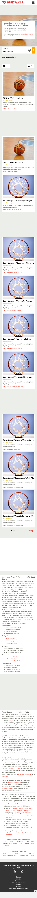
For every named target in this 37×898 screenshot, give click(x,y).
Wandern (16, 814)
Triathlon (22, 814)
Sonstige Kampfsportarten (10, 855)
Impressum (18, 884)
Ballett (19, 825)
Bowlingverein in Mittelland (13, 665)
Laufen (27, 843)
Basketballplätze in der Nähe (19, 747)
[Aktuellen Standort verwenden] (29, 50)
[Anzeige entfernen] (35, 891)
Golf (21, 827)
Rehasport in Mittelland (12, 642)
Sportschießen (30, 841)
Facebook (14, 872)
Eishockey (28, 808)
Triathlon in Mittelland (11, 631)
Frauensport (5, 776)
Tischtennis (21, 808)
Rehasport (9, 817)
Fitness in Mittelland (11, 640)
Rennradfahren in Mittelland (13, 627)
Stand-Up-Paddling (27, 832)
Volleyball (24, 34)
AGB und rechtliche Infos (18, 883)
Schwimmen (9, 834)
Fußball (12, 36)
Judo (14, 819)
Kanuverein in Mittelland (12, 657)
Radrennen (28, 812)
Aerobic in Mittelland (11, 643)
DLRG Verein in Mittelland (13, 660)
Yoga (19, 816)
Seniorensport (21, 774)
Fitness (33, 816)
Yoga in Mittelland (10, 638)
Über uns (18, 877)
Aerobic (14, 816)
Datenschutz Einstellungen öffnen (18, 888)
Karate (24, 819)
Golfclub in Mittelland (11, 667)
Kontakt (18, 886)
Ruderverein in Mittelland (12, 659)
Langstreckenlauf (19, 812)
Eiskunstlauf (25, 825)
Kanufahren (17, 831)
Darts (7, 829)
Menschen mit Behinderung (14, 782)
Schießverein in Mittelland (13, 669)
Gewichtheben (25, 816)
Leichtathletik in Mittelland (13, 629)
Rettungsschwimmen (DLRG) (13, 832)
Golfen (32, 843)
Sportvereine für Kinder (13, 768)
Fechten (19, 819)
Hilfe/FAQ (18, 879)
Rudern (23, 831)
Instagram (23, 872)
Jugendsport (28, 774)
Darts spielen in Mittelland (13, 671)
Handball (30, 34)
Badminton (7, 36)
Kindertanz (13, 825)
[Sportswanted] (14, 2)
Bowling (17, 827)
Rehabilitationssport (7, 788)
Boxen (29, 819)
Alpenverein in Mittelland (12, 633)
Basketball (19, 810)
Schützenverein (28, 827)
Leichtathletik (9, 814)
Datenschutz (18, 881)
